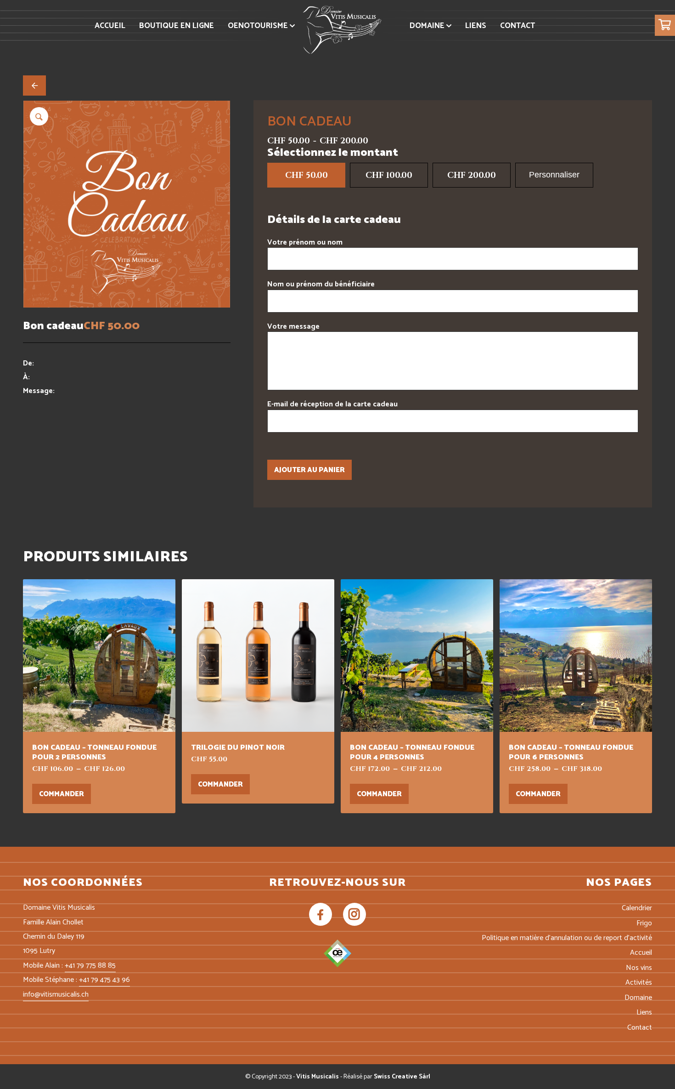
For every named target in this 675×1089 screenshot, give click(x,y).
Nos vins (639, 968)
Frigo (644, 923)
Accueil (641, 952)
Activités (638, 982)
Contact (639, 1027)
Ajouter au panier (309, 470)
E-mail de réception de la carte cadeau (332, 404)
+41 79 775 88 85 (90, 965)
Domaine (638, 998)
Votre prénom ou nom (305, 242)
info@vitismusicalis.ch (56, 994)
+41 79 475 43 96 (104, 980)
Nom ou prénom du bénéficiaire (321, 284)
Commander (61, 794)
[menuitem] (110, 25)
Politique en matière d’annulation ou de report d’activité (567, 938)
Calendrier (637, 908)
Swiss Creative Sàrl (402, 1077)
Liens (644, 1012)
